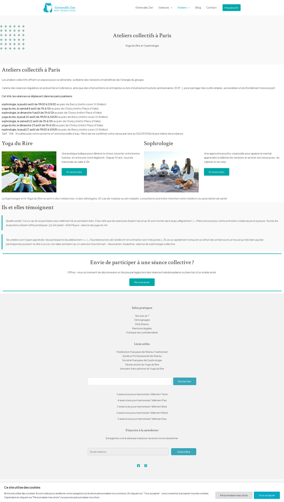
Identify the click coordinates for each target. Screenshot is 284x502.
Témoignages (142, 319)
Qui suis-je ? (142, 315)
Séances (163, 7)
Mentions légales (142, 328)
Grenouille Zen (144, 7)
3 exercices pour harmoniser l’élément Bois (142, 406)
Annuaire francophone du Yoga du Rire (142, 368)
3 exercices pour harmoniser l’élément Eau (142, 418)
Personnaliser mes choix (234, 495)
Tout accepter (267, 495)
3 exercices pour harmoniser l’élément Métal (142, 412)
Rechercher (184, 381)
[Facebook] (138, 465)
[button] (170, 7)
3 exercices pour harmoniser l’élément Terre (142, 394)
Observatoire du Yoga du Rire (142, 364)
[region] (142, 492)
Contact (211, 7)
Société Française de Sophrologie (142, 360)
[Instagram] (145, 465)
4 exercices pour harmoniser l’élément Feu (142, 400)
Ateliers (182, 7)
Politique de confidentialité (142, 332)
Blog (198, 7)
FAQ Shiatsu (142, 324)
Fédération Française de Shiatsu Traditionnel (142, 351)
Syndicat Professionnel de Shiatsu (142, 355)
